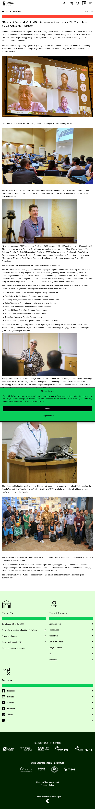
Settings (44, 785)
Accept (47, 409)
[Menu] (91, 3)
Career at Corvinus (56, 642)
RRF (51, 654)
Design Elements (55, 648)
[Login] (65, 3)
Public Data (53, 636)
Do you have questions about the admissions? (19, 630)
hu (84, 3)
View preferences (47, 415)
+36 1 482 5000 (17, 624)
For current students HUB (12, 642)
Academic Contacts (9, 636)
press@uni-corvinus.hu (16, 648)
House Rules (54, 630)
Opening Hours (55, 624)
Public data (53, 660)
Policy (51, 785)
